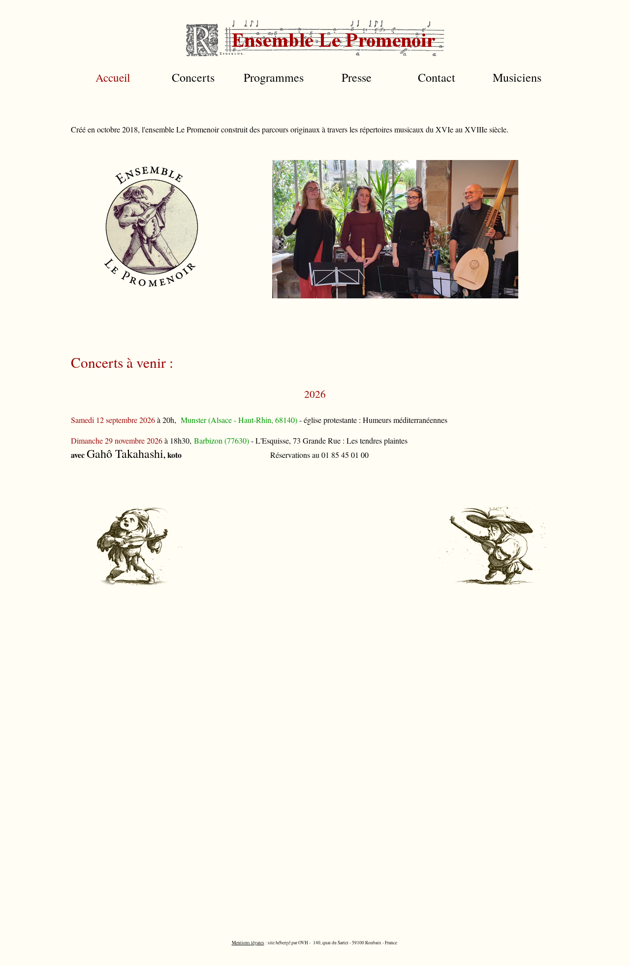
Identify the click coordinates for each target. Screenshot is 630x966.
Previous (265, 227)
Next (526, 227)
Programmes (274, 77)
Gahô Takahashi (125, 453)
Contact (436, 77)
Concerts (193, 77)
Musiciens (517, 77)
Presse (357, 77)
